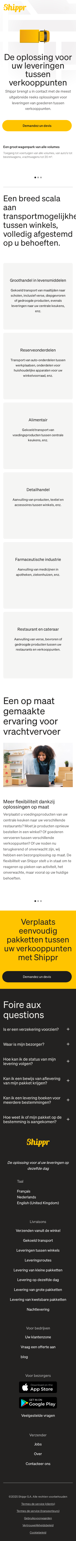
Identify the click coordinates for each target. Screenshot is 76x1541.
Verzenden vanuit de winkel (38, 1230)
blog (24, 1356)
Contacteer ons (38, 1463)
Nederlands (26, 1197)
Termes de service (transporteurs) (38, 1511)
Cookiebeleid (38, 1532)
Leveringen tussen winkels (38, 1250)
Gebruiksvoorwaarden (38, 1518)
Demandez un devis (37, 125)
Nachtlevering (38, 1309)
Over (38, 1453)
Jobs (38, 1444)
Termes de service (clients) (38, 1504)
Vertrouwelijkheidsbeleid (38, 1525)
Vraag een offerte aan (38, 1346)
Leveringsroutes (38, 1260)
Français (23, 1191)
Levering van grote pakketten (38, 1289)
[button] (35, 177)
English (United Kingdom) (38, 1202)
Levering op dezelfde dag (38, 1279)
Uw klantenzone (38, 1336)
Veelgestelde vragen (38, 1415)
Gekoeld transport (38, 1240)
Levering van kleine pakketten (38, 1270)
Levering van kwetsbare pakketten (38, 1299)
